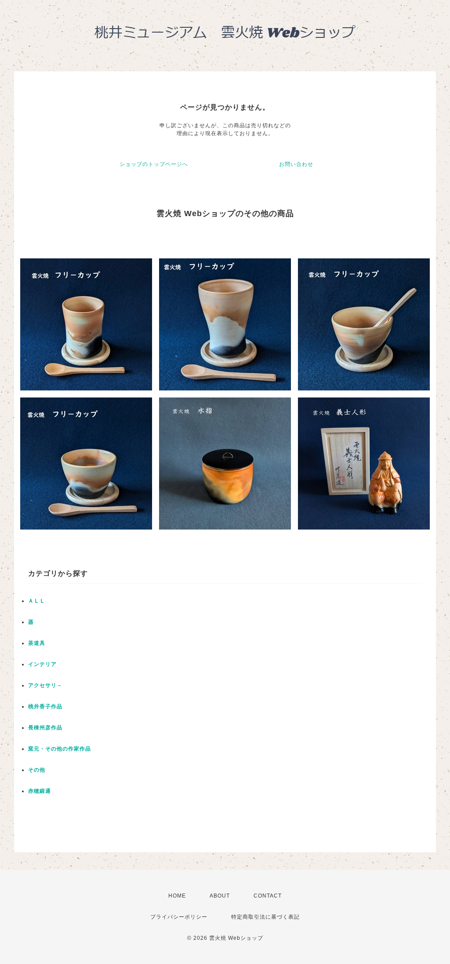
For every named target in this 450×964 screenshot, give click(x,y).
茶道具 (36, 643)
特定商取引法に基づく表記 (265, 917)
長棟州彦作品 (45, 728)
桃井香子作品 (45, 706)
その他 (36, 770)
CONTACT (268, 896)
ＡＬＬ (36, 601)
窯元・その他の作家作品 (59, 749)
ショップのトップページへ (154, 164)
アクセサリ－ (45, 685)
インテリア (42, 664)
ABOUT (220, 896)
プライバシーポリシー (178, 917)
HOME (177, 896)
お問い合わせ (296, 164)
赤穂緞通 (39, 791)
